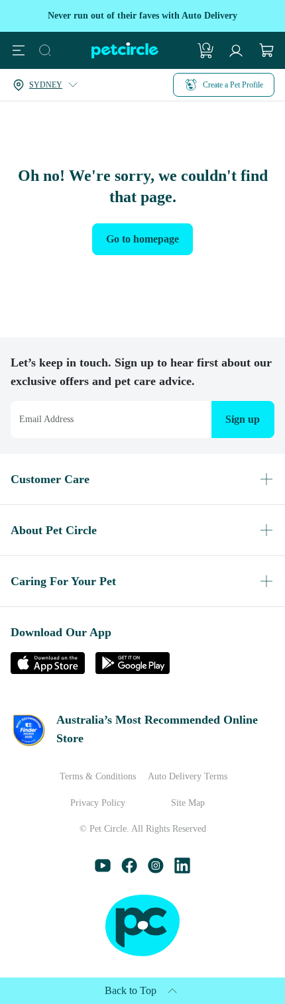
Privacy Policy (97, 803)
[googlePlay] (132, 670)
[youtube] (103, 869)
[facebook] (129, 869)
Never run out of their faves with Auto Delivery (142, 15)
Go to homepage (143, 239)
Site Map (188, 803)
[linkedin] (182, 869)
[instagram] (156, 869)
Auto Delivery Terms (187, 776)
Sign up (240, 419)
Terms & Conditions (98, 776)
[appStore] (48, 670)
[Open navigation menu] (19, 50)
